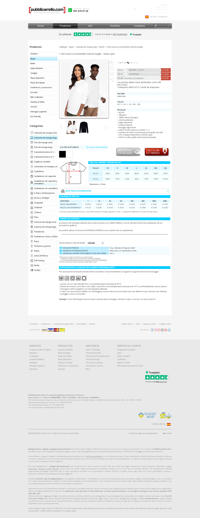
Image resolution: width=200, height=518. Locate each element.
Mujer (71, 47)
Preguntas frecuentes (126, 349)
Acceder (168, 433)
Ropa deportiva (64, 359)
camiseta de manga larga (86, 47)
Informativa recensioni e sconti (130, 366)
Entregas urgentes (37, 366)
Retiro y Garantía (93, 349)
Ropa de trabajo (65, 362)
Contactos (139, 25)
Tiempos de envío (93, 353)
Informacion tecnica (94, 366)
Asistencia (45, 324)
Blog (88, 369)
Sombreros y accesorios (68, 366)
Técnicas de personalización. (98, 356)
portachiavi (32, 469)
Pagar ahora (127, 324)
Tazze (169, 466)
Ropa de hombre (65, 349)
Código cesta (165, 324)
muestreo (33, 353)
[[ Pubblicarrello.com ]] (47, 11)
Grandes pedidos (36, 359)
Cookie (92, 324)
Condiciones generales (63, 324)
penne (48, 469)
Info (90, 25)
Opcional (33, 369)
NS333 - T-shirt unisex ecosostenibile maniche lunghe (121, 47)
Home (40, 25)
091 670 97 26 (80, 11)
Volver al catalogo (125, 152)
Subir (138, 324)
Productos (65, 25)
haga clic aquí (92, 262)
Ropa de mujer (64, 353)
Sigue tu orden (149, 324)
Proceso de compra (94, 362)
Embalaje (33, 362)
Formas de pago (93, 359)
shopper (55, 469)
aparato (61, 369)
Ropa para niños (65, 356)
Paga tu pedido (123, 356)
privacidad (81, 324)
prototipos (33, 356)
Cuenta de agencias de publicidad (143, 433)
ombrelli (41, 469)
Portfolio (115, 25)
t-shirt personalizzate (94, 456)
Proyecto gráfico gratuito (40, 349)
